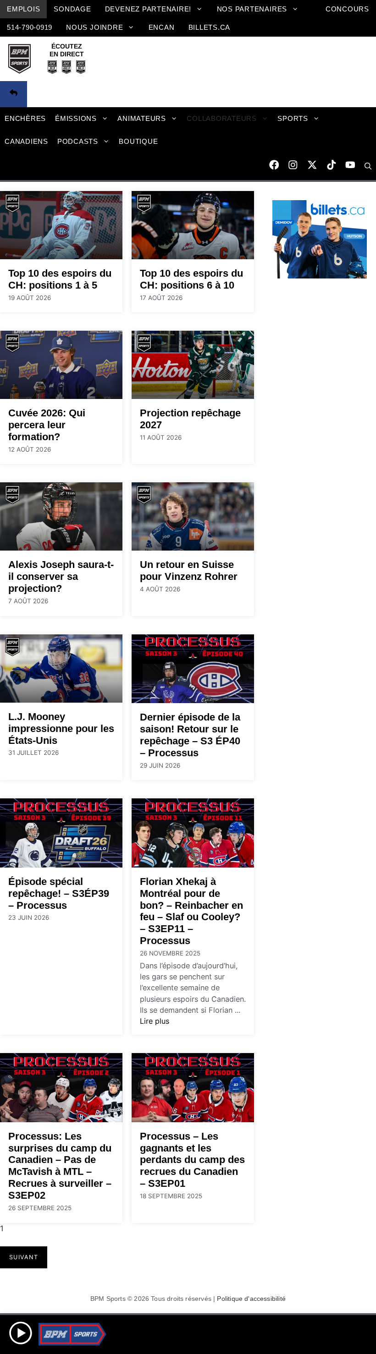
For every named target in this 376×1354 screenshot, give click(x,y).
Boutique (138, 141)
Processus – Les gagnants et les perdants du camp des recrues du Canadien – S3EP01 (192, 1160)
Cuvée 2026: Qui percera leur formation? (46, 424)
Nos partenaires (252, 9)
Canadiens (26, 141)
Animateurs (141, 118)
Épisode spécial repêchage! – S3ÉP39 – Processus (58, 893)
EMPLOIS (23, 9)
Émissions (76, 118)
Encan (162, 27)
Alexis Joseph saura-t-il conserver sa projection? (61, 576)
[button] (368, 166)
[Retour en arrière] (13, 94)
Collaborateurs (222, 118)
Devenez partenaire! (148, 9)
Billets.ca (209, 27)
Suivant (23, 1257)
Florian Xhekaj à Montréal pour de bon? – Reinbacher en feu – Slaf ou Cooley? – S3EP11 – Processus (191, 911)
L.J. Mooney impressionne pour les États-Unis (61, 728)
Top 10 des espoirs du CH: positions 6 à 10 (191, 279)
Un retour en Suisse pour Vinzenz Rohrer (189, 570)
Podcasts (77, 141)
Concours (347, 9)
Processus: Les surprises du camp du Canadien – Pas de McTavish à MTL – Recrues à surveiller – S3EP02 (59, 1165)
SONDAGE (72, 9)
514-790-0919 (29, 27)
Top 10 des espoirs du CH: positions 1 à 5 (59, 279)
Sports (292, 118)
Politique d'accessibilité (251, 1298)
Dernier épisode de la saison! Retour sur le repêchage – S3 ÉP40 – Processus (190, 735)
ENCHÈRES (25, 118)
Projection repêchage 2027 (190, 419)
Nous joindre (94, 27)
